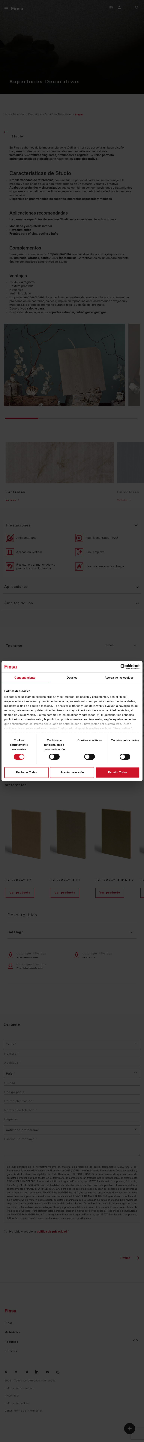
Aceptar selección (72, 772)
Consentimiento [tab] (24, 677)
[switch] (54, 757)
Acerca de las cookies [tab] (119, 677)
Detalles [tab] (72, 677)
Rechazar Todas (26, 772)
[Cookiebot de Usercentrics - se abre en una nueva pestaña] (123, 667)
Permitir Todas (117, 772)
